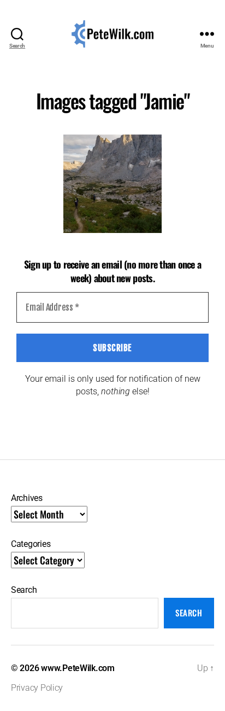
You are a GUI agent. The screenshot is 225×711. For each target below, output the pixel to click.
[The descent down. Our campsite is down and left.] (112, 184)
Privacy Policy (37, 688)
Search (24, 590)
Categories (30, 544)
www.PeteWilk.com (78, 668)
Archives (27, 498)
